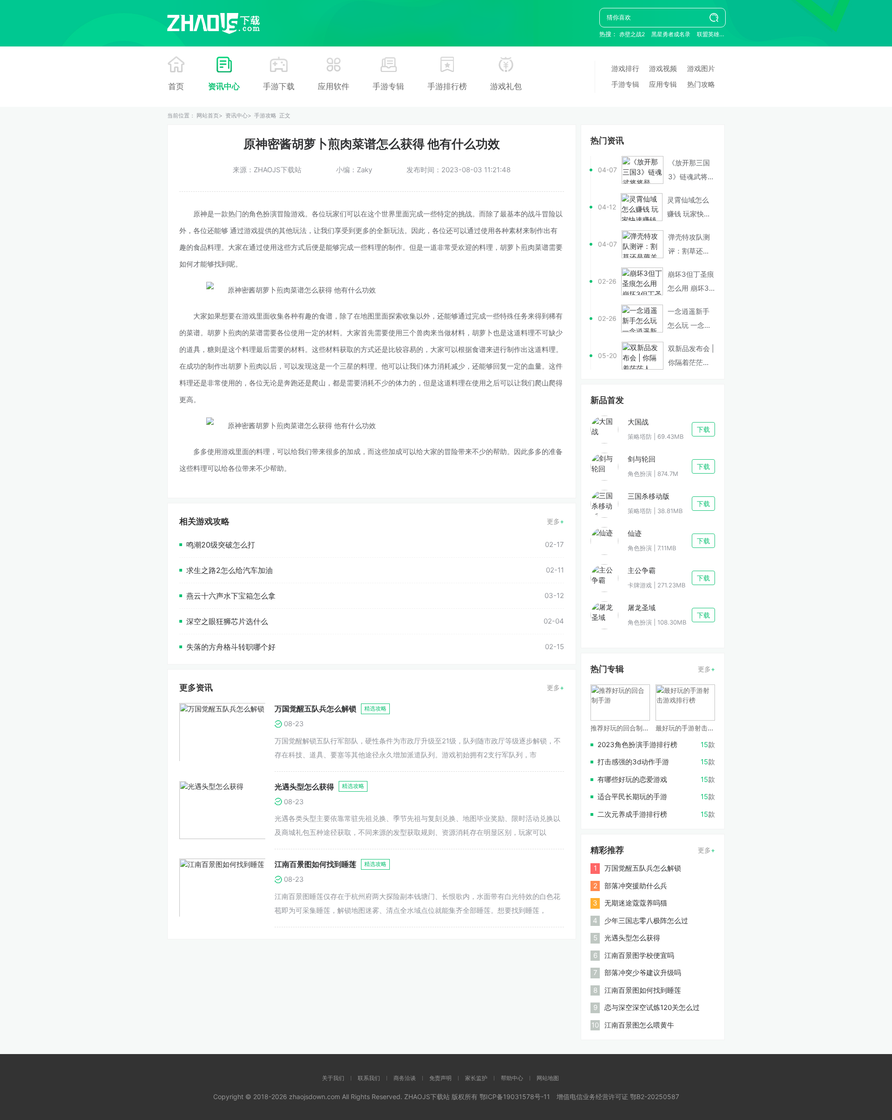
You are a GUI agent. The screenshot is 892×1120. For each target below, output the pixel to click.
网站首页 (208, 115)
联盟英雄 (708, 34)
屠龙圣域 (642, 607)
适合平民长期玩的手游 (632, 796)
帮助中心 (512, 1077)
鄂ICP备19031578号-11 (514, 1096)
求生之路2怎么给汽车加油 (229, 570)
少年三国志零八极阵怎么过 (646, 920)
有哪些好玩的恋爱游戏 (632, 779)
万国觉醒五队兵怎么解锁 (315, 708)
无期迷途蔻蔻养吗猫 (635, 903)
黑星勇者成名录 (670, 34)
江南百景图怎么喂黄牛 (639, 1025)
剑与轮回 (642, 459)
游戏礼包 (506, 86)
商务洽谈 (405, 1077)
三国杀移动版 (648, 496)
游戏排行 (625, 68)
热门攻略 (701, 84)
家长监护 (476, 1077)
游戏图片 (701, 68)
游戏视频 (663, 68)
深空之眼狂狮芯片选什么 (227, 621)
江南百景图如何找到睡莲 (315, 864)
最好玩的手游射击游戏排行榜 (698, 728)
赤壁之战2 (632, 34)
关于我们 (333, 1077)
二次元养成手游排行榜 (632, 814)
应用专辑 (663, 84)
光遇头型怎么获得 (304, 786)
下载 (703, 429)
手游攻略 (265, 115)
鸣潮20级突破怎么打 (220, 544)
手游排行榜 (447, 86)
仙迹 (635, 533)
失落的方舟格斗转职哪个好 (230, 646)
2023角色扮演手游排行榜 (637, 744)
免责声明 (440, 1077)
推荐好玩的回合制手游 (623, 728)
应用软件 (333, 86)
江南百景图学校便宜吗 (639, 955)
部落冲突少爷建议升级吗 (642, 972)
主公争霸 (642, 570)
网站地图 (548, 1077)
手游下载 (279, 86)
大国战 (638, 421)
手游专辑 (388, 86)
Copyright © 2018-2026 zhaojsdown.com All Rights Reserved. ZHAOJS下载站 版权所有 (346, 1096)
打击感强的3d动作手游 (633, 761)
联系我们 (369, 1077)
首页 (176, 86)
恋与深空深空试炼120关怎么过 (652, 1007)
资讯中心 (224, 86)
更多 (553, 521)
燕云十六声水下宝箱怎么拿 (230, 595)
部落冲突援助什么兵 (635, 885)
